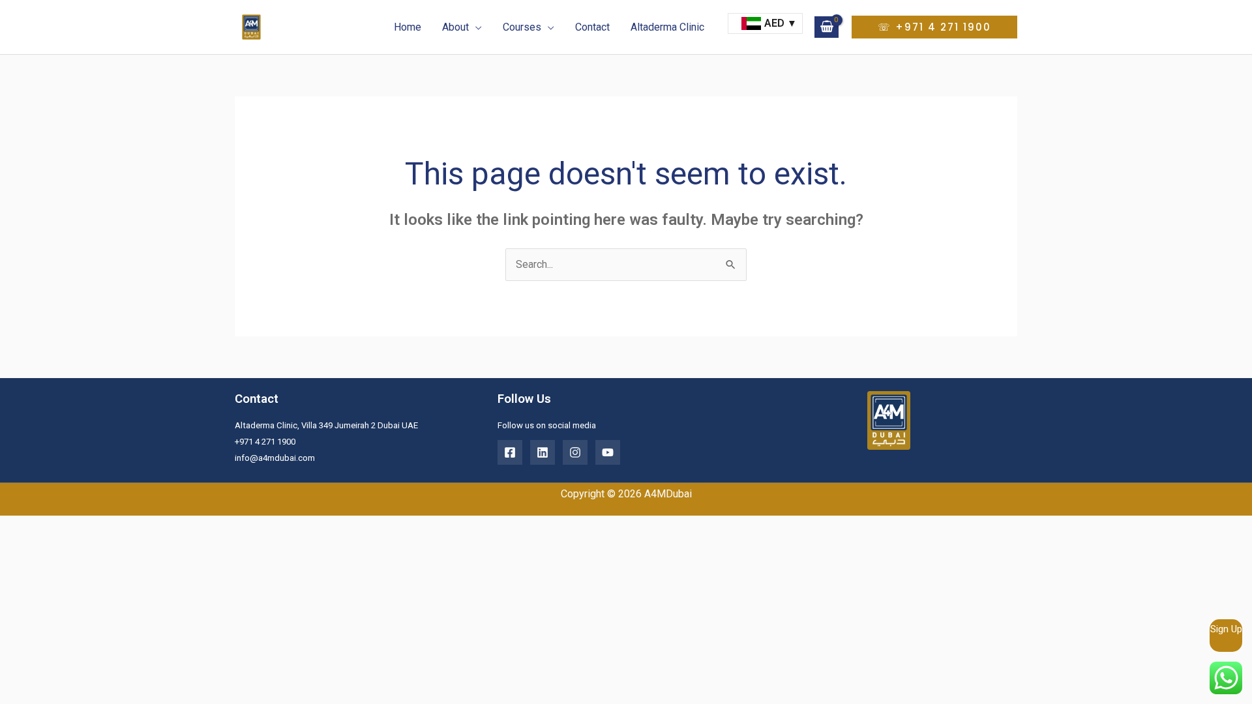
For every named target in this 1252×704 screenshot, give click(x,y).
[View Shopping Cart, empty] (826, 26)
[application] (475, 27)
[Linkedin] (542, 452)
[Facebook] (510, 452)
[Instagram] (575, 452)
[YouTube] (607, 452)
